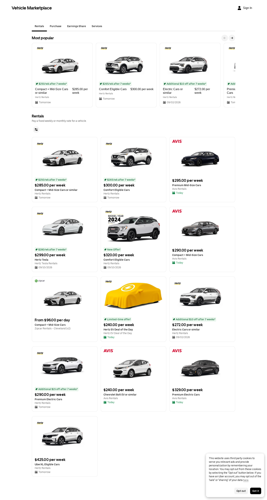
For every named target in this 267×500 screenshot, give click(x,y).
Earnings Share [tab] (76, 26)
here (245, 480)
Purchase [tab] (55, 26)
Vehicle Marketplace (32, 8)
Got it (255, 490)
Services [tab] (97, 26)
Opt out (241, 490)
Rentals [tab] (39, 26)
